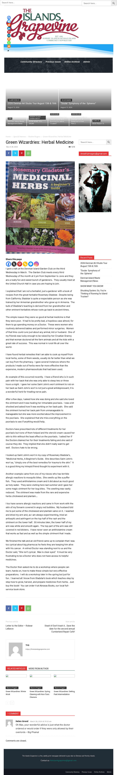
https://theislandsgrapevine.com (38, 649)
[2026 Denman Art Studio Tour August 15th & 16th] (32, 91)
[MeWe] (9, 35)
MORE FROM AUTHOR (39, 668)
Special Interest (19, 136)
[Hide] (8, 51)
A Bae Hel (96, 120)
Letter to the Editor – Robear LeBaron (19, 627)
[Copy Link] (25, 264)
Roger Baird (66, 100)
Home (8, 136)
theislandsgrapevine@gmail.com (63, 760)
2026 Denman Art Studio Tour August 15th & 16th (93, 264)
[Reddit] (9, 25)
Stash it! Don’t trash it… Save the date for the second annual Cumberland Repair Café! (60, 628)
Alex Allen (54, 114)
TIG (27, 645)
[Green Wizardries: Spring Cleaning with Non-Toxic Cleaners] (40, 681)
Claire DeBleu (14, 100)
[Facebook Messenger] (30, 264)
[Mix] (9, 39)
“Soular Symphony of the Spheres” (90, 272)
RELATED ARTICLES (16, 668)
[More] (9, 46)
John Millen (76, 114)
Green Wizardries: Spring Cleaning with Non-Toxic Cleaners (40, 694)
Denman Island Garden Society (35, 117)
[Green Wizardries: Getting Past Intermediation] (64, 681)
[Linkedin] (9, 28)
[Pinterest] (22, 153)
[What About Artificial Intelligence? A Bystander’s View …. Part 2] (79, 118)
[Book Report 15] (100, 118)
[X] (14, 264)
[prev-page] (7, 703)
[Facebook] (8, 153)
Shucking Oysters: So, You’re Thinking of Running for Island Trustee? (93, 293)
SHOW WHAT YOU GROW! (91, 286)
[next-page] (12, 703)
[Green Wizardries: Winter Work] (16, 681)
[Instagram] (36, 264)
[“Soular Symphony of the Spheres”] (85, 91)
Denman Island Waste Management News (90, 279)
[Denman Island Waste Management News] (16, 118)
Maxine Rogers (34, 136)
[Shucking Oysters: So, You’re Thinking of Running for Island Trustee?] (58, 118)
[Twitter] (15, 153)
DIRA (10, 118)
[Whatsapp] (9, 42)
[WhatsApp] (28, 153)
